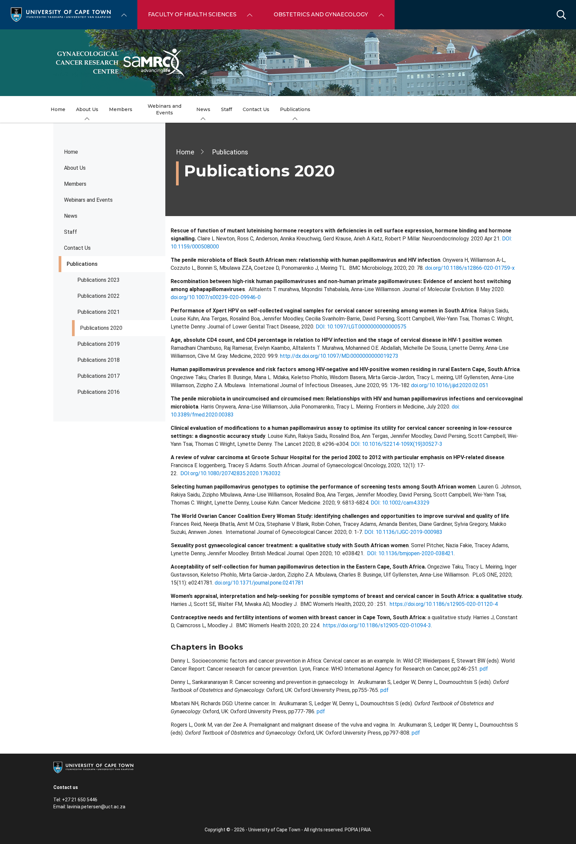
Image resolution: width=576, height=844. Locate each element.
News (70, 216)
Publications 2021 (98, 312)
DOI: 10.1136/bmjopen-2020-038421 (410, 553)
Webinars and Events (88, 200)
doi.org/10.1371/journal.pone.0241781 (259, 583)
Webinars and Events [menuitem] (164, 109)
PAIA (366, 829)
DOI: (356, 444)
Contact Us (77, 248)
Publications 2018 (98, 360)
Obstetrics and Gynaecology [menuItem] (321, 14)
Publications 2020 (101, 328)
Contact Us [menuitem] (256, 109)
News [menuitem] (203, 109)
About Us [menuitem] (87, 109)
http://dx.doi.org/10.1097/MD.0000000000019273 (339, 356)
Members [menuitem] (120, 109)
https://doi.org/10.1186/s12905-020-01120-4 (444, 604)
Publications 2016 (98, 392)
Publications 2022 (98, 296)
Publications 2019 (98, 344)
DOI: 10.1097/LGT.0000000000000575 (360, 326)
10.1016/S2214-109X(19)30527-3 (402, 444)
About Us (75, 168)
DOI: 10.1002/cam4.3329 (400, 503)
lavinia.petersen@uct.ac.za (96, 806)
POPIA (351, 829)
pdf (484, 669)
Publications (82, 264)
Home (71, 152)
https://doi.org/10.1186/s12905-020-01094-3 (377, 625)
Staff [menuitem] (226, 109)
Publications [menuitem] (295, 109)
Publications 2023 (98, 280)
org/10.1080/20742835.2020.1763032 (235, 473)
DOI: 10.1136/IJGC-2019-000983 (403, 532)
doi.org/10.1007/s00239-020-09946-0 (216, 297)
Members (75, 184)
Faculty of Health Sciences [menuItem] (192, 14)
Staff (70, 232)
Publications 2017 (98, 376)
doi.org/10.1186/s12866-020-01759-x (470, 268)
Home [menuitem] (58, 109)
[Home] (61, 14)
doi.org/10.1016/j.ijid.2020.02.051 (449, 385)
